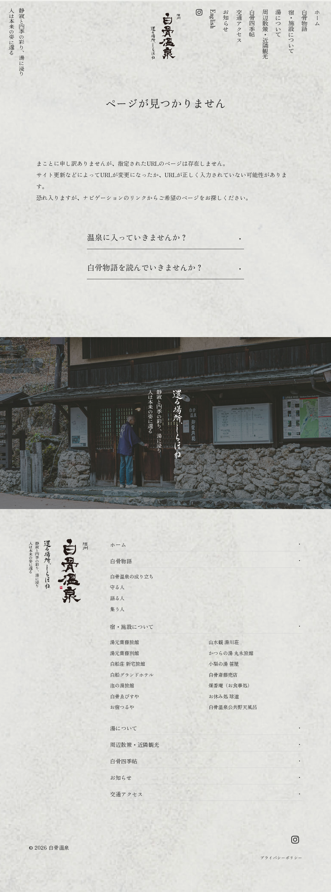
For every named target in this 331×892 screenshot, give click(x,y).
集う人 (117, 608)
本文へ (46, 9)
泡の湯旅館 (122, 685)
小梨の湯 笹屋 (223, 663)
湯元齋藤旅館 (124, 641)
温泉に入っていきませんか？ (137, 237)
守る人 (117, 586)
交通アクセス (239, 26)
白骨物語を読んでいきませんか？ (145, 267)
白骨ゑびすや (124, 696)
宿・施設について (291, 31)
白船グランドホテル (132, 674)
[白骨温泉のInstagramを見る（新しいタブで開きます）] (199, 34)
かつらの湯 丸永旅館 (230, 652)
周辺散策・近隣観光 (265, 34)
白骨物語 (304, 20)
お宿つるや (122, 706)
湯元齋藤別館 (124, 652)
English (213, 18)
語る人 (117, 597)
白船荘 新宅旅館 (127, 663)
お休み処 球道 (223, 696)
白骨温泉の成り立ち (132, 576)
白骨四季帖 (252, 23)
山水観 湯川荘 (223, 641)
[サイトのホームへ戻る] (166, 35)
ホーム (317, 17)
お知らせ (225, 20)
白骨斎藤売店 (223, 674)
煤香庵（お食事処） (230, 685)
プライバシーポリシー (281, 858)
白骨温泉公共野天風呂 (232, 706)
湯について (278, 23)
